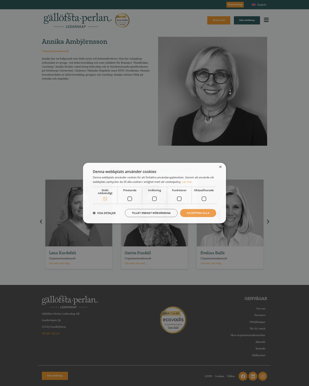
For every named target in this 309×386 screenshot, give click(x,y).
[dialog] (154, 193)
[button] (104, 213)
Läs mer (187, 182)
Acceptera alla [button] (198, 213)
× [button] (220, 167)
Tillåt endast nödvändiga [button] (151, 213)
